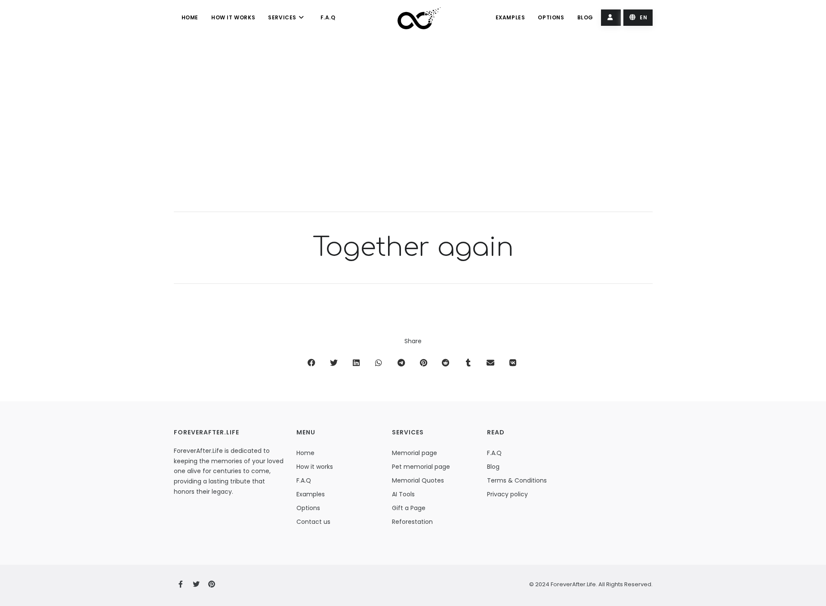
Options (551, 17)
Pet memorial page (421, 466)
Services (283, 17)
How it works (233, 17)
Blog (585, 17)
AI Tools (403, 494)
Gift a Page (408, 508)
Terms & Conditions (517, 480)
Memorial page (414, 453)
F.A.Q (328, 17)
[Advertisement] (413, 130)
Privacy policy (507, 494)
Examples (510, 17)
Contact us (313, 521)
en (642, 17)
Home (190, 17)
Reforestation (412, 521)
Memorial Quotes (418, 480)
